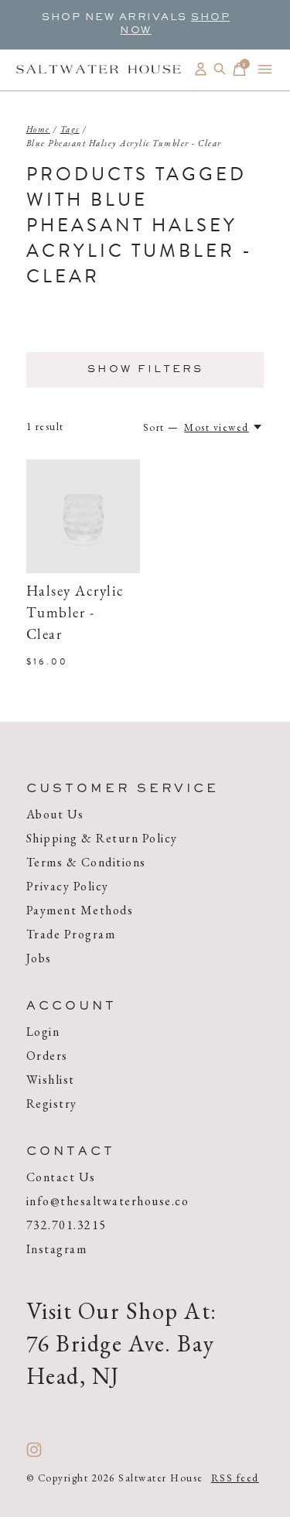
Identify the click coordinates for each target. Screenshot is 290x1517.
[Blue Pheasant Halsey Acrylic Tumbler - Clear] (83, 517)
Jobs (39, 958)
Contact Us (61, 1177)
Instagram (56, 1249)
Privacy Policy (67, 886)
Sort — (161, 427)
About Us (55, 814)
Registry (51, 1103)
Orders (47, 1055)
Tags (70, 129)
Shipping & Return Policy (102, 838)
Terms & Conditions (86, 862)
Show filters (145, 369)
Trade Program (71, 934)
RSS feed (235, 1478)
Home (38, 129)
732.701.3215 (66, 1225)
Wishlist (50, 1079)
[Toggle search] (220, 69)
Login (43, 1031)
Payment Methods (80, 910)
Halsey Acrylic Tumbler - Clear (75, 614)
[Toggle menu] (265, 69)
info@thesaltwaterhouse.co (107, 1201)
